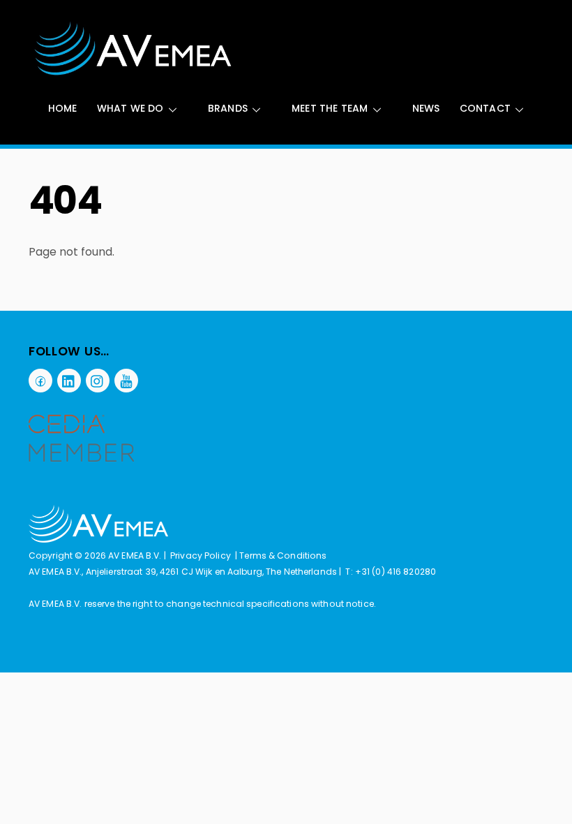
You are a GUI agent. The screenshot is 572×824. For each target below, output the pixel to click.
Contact (485, 108)
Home (62, 108)
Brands (228, 108)
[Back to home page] (98, 539)
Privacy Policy (200, 555)
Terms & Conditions (282, 555)
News (426, 108)
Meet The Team (330, 108)
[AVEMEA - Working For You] (133, 73)
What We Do (130, 108)
